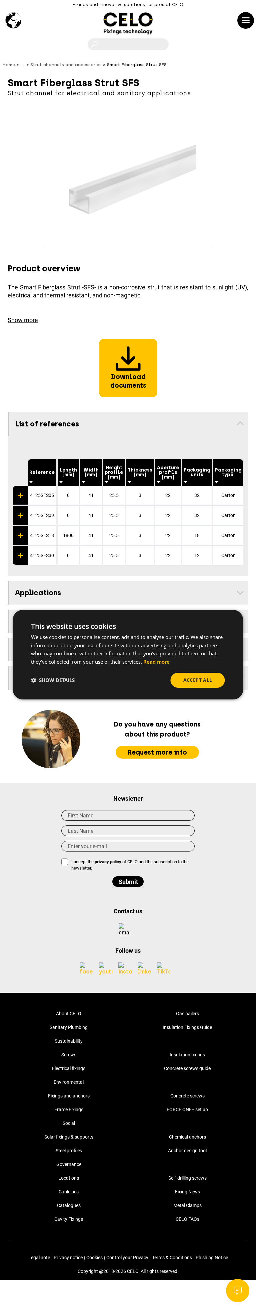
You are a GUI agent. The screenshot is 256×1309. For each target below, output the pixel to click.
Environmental (69, 1082)
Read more (156, 661)
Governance (68, 1164)
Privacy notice (68, 1257)
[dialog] (128, 654)
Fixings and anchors (69, 1095)
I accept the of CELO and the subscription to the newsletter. (130, 865)
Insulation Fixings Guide (187, 1027)
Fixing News (187, 1191)
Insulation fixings (187, 1054)
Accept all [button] (197, 680)
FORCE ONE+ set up (187, 1109)
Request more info (157, 752)
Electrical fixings (68, 1068)
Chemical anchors (187, 1137)
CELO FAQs (187, 1219)
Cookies (94, 1257)
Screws (68, 1054)
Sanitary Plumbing (69, 1027)
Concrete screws (187, 1095)
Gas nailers (187, 1013)
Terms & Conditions (172, 1257)
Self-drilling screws (187, 1178)
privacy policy (108, 861)
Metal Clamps (187, 1205)
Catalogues (69, 1205)
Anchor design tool (187, 1150)
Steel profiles (69, 1150)
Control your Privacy (127, 1257)
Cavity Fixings (68, 1219)
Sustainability (69, 1041)
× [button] (232, 617)
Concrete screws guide (187, 1068)
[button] (53, 680)
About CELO (68, 1013)
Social (69, 1123)
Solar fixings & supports (68, 1137)
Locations (68, 1178)
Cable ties (69, 1191)
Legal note (39, 1257)
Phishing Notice (212, 1257)
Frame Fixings (68, 1109)
